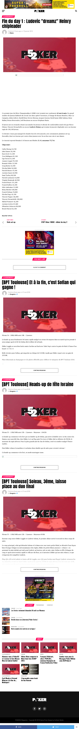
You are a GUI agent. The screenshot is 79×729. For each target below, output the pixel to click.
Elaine (12, 33)
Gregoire (13, 294)
